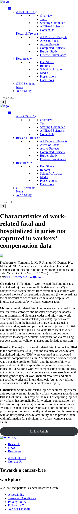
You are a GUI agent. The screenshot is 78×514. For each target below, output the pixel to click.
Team (43, 19)
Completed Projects (52, 48)
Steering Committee (52, 22)
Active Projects (49, 44)
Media (44, 73)
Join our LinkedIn (19, 509)
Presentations (48, 76)
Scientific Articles (51, 69)
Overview (46, 15)
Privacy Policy (17, 501)
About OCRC (25, 12)
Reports (45, 65)
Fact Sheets (47, 62)
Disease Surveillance (53, 55)
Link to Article (39, 431)
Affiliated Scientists (52, 26)
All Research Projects (53, 37)
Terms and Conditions (22, 498)
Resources (23, 58)
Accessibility (16, 494)
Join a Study (24, 90)
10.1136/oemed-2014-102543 (23, 277)
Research (14, 444)
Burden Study (49, 51)
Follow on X (16, 505)
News (19, 87)
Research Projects (27, 33)
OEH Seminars (25, 83)
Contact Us (47, 30)
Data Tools (47, 80)
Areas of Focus (49, 40)
